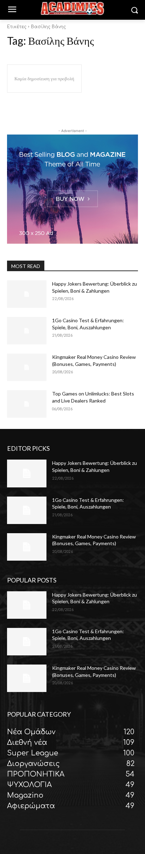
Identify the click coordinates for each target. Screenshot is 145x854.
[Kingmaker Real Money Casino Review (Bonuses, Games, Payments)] (26, 367)
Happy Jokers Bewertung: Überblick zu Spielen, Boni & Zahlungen (94, 598)
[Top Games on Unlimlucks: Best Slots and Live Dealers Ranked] (26, 404)
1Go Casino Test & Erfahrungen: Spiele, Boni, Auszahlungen (88, 634)
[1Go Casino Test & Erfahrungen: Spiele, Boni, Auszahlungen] (26, 330)
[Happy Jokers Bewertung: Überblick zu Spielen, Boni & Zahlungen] (26, 294)
